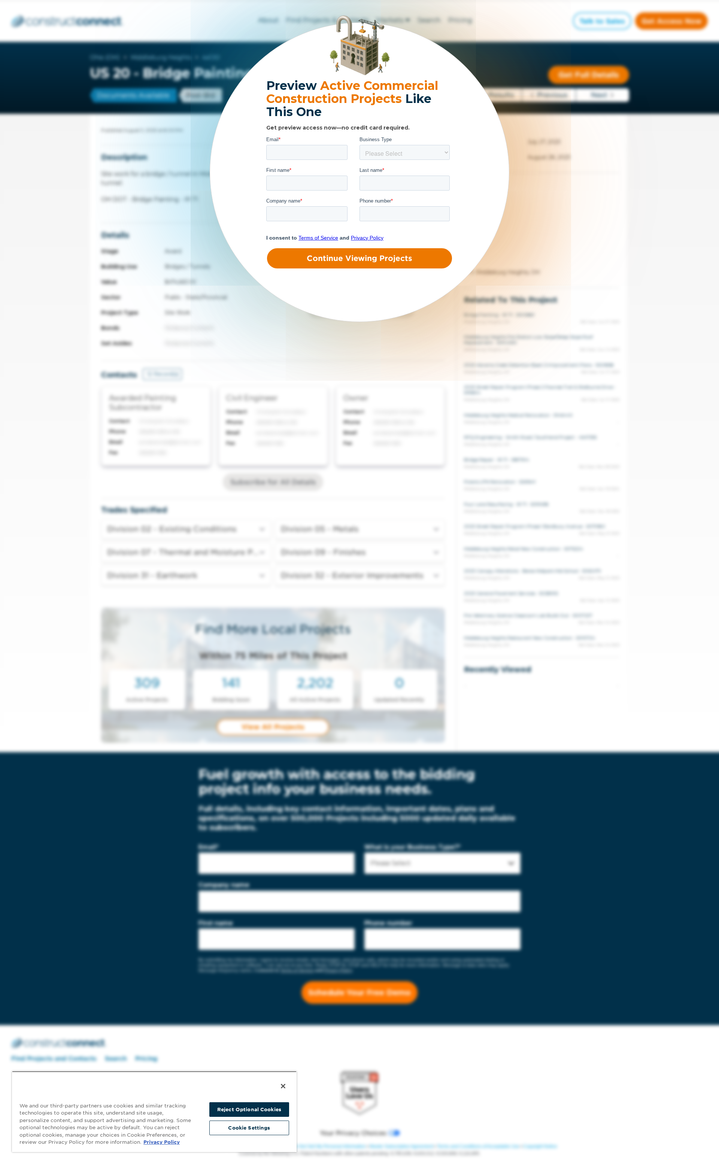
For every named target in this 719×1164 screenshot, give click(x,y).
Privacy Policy (161, 1142)
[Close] (283, 1086)
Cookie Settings (249, 1128)
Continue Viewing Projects (359, 258)
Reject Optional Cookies (249, 1109)
